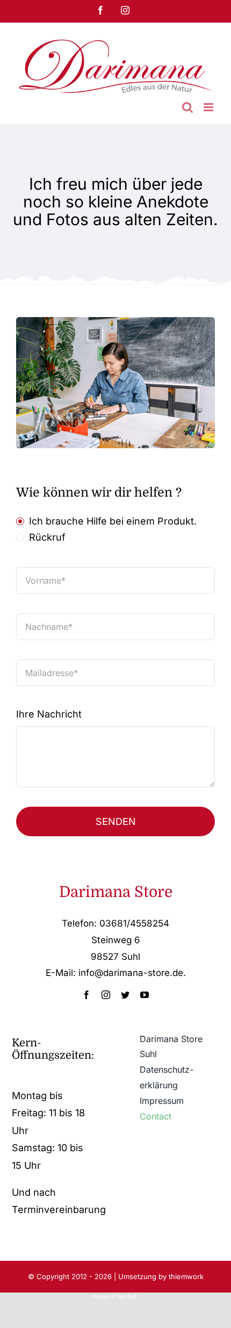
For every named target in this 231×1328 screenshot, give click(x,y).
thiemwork (186, 1276)
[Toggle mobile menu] (209, 107)
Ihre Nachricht (49, 714)
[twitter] (125, 994)
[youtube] (144, 994)
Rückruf (47, 537)
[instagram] (106, 994)
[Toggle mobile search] (187, 107)
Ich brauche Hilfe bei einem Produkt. (113, 521)
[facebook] (86, 994)
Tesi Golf (127, 1297)
